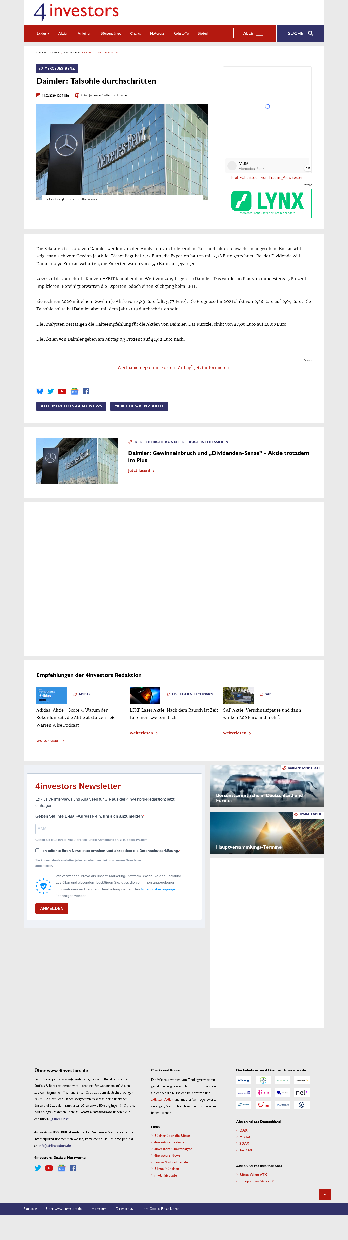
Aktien (63, 33)
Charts (135, 33)
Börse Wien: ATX (253, 1174)
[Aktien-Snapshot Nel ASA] (302, 1092)
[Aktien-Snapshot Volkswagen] (302, 1105)
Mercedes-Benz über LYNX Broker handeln (267, 213)
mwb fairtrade (165, 1175)
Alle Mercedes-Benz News (71, 406)
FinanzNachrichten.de (171, 1161)
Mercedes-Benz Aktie (139, 406)
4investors (42, 52)
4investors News (167, 1155)
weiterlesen (48, 740)
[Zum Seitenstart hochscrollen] (325, 1194)
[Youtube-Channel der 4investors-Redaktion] (62, 391)
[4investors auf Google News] (74, 391)
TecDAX (246, 1149)
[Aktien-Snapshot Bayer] (263, 1080)
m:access (157, 33)
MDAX (245, 1136)
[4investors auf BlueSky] (39, 391)
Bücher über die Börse (172, 1135)
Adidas (84, 694)
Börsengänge (111, 33)
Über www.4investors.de (64, 1208)
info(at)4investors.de (55, 1145)
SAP (268, 694)
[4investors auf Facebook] (86, 391)
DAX (243, 1130)
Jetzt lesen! (139, 470)
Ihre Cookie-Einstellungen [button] (161, 1208)
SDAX (244, 1143)
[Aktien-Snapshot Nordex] (243, 1105)
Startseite (30, 1208)
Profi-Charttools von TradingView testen (267, 178)
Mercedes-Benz (72, 52)
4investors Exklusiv (169, 1141)
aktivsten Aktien (162, 1099)
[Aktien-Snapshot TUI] (263, 1105)
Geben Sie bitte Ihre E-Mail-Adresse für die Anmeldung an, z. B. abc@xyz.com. (91, 840)
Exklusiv (42, 33)
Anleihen (84, 33)
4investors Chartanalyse (173, 1148)
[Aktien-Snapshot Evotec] (282, 1092)
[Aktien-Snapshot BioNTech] (282, 1080)
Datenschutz (125, 1208)
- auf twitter (119, 95)
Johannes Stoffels (100, 95)
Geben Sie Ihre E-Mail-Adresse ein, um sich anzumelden (89, 816)
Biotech (203, 33)
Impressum (99, 1208)
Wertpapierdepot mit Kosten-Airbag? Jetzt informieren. (174, 367)
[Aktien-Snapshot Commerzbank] (302, 1080)
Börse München (166, 1168)
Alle (248, 33)
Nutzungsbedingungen (159, 889)
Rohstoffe (181, 33)
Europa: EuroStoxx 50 (256, 1180)
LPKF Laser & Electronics (192, 694)
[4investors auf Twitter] (50, 391)
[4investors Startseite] (76, 12)
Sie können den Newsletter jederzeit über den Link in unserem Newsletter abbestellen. (88, 863)
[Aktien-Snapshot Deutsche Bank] (243, 1092)
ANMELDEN (52, 908)
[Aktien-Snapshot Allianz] (243, 1080)
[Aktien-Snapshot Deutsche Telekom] (263, 1092)
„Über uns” (59, 1118)
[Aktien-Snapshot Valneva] (282, 1105)
